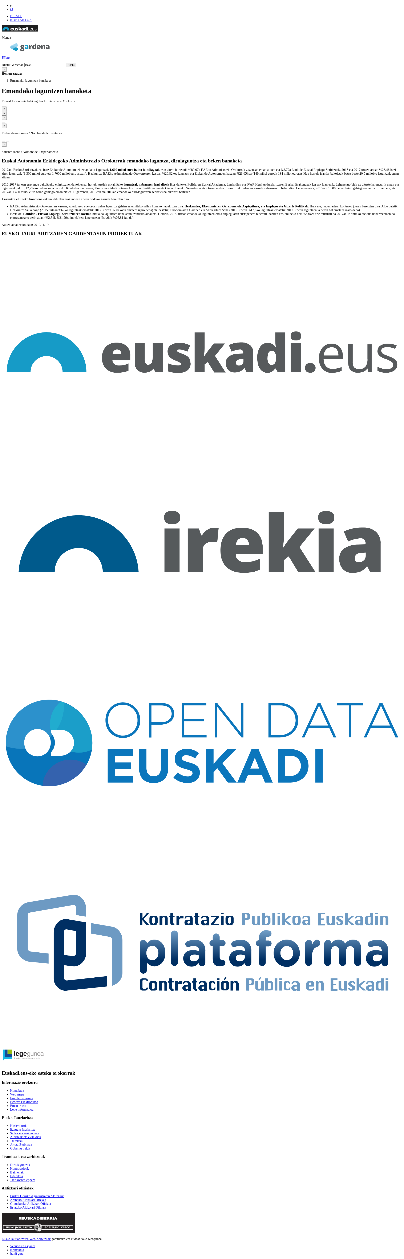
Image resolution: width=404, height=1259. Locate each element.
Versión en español (22, 1246)
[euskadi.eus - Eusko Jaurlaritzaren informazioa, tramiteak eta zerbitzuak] (202, 440)
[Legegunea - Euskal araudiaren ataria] (23, 1064)
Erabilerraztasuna (21, 1098)
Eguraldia (16, 1176)
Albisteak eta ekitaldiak (25, 1137)
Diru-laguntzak (20, 1165)
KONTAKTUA (21, 20)
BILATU (16, 16)
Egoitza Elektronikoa (24, 1102)
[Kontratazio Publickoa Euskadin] (202, 1042)
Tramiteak (16, 1141)
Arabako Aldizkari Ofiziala (28, 1200)
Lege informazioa (21, 1109)
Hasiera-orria (18, 1125)
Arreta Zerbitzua (21, 1144)
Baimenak (17, 1172)
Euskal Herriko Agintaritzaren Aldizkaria (37, 1196)
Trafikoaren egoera (22, 1180)
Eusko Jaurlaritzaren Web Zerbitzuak (26, 1239)
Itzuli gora (17, 1253)
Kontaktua (17, 1090)
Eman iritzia (18, 1105)
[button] (6, 37)
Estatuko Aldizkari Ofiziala (28, 1207)
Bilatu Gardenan (13, 65)
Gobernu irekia (20, 1148)
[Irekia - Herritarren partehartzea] (202, 640)
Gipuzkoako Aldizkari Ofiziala (30, 1203)
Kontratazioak (19, 1168)
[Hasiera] (30, 50)
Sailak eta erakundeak (24, 1133)
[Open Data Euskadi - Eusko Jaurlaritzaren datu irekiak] (202, 841)
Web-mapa (17, 1094)
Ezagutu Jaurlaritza (22, 1129)
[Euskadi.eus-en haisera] (20, 30)
